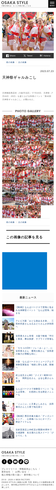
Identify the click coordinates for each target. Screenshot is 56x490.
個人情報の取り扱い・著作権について (20, 474)
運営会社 (5, 471)
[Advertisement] (24, 271)
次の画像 (22, 62)
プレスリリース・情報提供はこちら (19, 468)
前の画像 (10, 62)
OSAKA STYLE (14, 2)
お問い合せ (20, 471)
